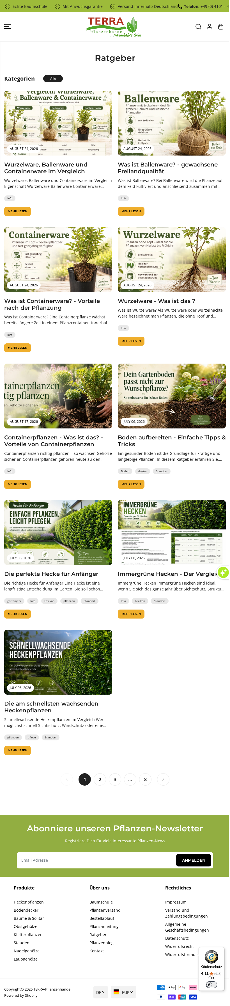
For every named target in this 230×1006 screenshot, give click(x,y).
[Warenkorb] (221, 27)
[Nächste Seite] (163, 779)
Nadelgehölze (27, 950)
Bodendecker (26, 910)
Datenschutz (177, 938)
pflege (32, 737)
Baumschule (101, 902)
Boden (125, 471)
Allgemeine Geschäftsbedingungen (187, 927)
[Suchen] (198, 27)
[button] (7, 26)
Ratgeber (98, 934)
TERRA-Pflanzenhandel (52, 989)
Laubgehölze (26, 959)
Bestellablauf (101, 918)
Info (9, 198)
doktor (142, 471)
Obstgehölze (25, 926)
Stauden (21, 942)
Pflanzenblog (101, 942)
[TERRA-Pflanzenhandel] (114, 27)
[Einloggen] (209, 27)
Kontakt (96, 950)
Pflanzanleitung (104, 926)
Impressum (176, 902)
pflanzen (69, 601)
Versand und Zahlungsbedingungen (186, 913)
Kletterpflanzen (28, 934)
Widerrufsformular (183, 954)
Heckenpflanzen (29, 902)
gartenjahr (14, 601)
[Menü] (218, 950)
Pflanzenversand (105, 910)
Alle (53, 78)
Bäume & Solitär (29, 918)
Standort (161, 471)
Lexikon (49, 601)
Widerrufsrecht (179, 946)
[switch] (208, 984)
